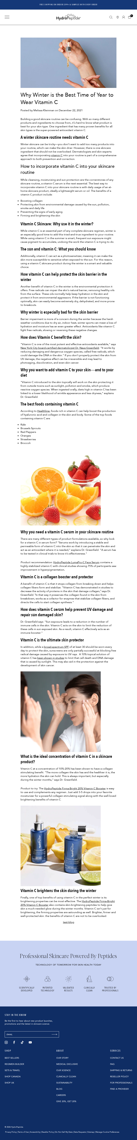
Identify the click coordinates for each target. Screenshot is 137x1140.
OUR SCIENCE (63, 1070)
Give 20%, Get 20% (66, 1101)
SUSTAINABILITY (64, 1082)
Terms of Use (23, 1132)
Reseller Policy (48, 1132)
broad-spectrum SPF (56, 647)
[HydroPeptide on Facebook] (14, 1042)
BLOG (59, 1089)
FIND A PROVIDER (119, 1089)
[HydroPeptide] (68, 17)
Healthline (43, 411)
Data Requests (80, 1132)
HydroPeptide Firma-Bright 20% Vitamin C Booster (75, 788)
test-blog (68, 922)
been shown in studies (50, 658)
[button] (130, 17)
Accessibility (35, 1132)
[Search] (111, 17)
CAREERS (61, 1095)
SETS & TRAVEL (12, 1070)
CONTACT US (117, 1057)
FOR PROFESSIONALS (121, 1082)
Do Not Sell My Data (64, 1132)
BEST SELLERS (12, 1057)
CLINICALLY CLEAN (66, 1076)
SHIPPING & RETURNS (121, 1070)
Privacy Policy (11, 1132)
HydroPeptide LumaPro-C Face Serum (76, 562)
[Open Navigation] (7, 17)
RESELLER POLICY (119, 1076)
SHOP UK (9, 1082)
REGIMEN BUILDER (14, 1064)
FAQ (112, 1064)
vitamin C (56, 155)
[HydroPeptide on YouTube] (30, 1042)
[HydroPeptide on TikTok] (22, 1042)
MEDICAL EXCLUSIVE (67, 1064)
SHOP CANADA (13, 1076)
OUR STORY (62, 1057)
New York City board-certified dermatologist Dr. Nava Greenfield (60, 348)
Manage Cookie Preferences (107, 1132)
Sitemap (90, 1132)
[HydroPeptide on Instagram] (6, 1042)
